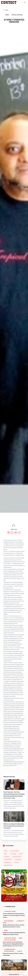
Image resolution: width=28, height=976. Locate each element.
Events (5, 850)
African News (18, 859)
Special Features (8, 865)
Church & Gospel (15, 850)
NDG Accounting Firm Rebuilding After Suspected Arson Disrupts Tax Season (14, 826)
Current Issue (13, 853)
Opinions (16, 862)
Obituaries (6, 856)
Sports (21, 853)
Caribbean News (8, 859)
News (5, 853)
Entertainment (7, 862)
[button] (8, 532)
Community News (16, 856)
